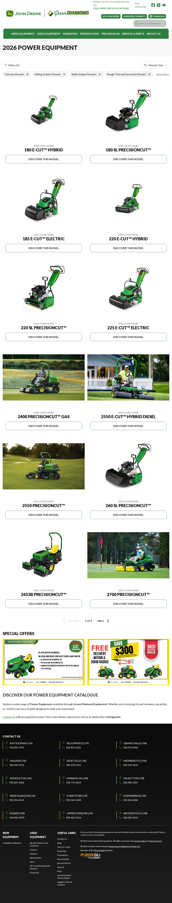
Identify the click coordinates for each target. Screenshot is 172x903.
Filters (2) (13, 65)
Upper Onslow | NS (80, 813)
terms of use (156, 841)
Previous (73, 620)
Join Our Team (63, 847)
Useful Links (66, 832)
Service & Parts (133, 33)
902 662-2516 (73, 817)
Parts (59, 871)
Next (101, 620)
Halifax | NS (18, 760)
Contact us (9, 716)
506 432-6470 (16, 817)
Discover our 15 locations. (111, 8)
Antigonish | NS (21, 743)
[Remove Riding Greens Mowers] (64, 74)
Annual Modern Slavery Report (64, 876)
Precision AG (110, 33)
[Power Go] (110, 856)
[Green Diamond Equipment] (48, 13)
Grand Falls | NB (135, 743)
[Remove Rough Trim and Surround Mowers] (149, 74)
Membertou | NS (135, 760)
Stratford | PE (77, 795)
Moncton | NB (133, 778)
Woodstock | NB (135, 813)
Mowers (33, 853)
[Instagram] (159, 5)
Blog (59, 843)
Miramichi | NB (77, 778)
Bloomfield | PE (78, 743)
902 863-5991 (16, 747)
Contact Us (62, 839)
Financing (70, 33)
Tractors (33, 849)
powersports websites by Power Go (124, 846)
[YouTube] (164, 5)
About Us (154, 33)
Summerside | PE (134, 795)
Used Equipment (49, 33)
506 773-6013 (73, 782)
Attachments (36, 858)
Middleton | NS (21, 778)
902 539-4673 (130, 765)
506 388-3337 (130, 782)
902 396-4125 (16, 800)
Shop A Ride (99, 850)
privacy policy (140, 841)
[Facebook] (153, 5)
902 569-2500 (73, 800)
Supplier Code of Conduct (64, 883)
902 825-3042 (16, 782)
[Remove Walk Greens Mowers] (99, 74)
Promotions (89, 33)
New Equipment (22, 33)
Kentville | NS (76, 760)
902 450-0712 (16, 765)
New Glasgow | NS (22, 795)
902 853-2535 (73, 747)
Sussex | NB (17, 813)
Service (60, 867)
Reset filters (162, 74)
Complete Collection (12, 843)
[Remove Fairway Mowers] (27, 74)
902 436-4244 (130, 800)
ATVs (32, 862)
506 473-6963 (130, 747)
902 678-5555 (73, 765)
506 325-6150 (130, 817)
